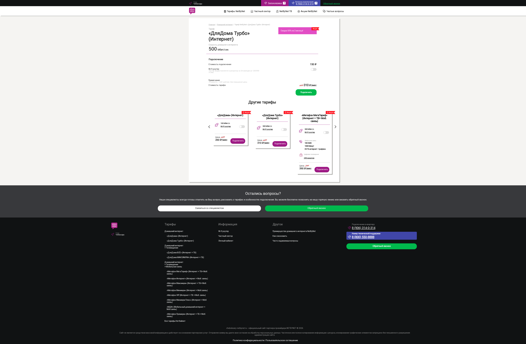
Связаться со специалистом (209, 208)
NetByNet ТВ (285, 11)
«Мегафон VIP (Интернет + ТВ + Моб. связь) (186, 295)
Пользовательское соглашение (281, 340)
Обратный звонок (331, 3)
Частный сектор (262, 11)
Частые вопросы (335, 11)
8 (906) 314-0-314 (363, 228)
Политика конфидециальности (248, 340)
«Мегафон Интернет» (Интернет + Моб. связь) (187, 278)
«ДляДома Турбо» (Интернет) (272, 117)
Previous (208, 126)
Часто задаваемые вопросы (285, 241)
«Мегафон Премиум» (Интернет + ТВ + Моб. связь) (186, 315)
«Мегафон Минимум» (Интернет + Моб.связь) (187, 290)
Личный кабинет (225, 241)
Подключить (306, 92)
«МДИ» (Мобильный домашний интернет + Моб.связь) (186, 308)
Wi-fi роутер (223, 231)
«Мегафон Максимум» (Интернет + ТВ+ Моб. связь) (187, 284)
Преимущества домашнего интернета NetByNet (294, 231)
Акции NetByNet (309, 11)
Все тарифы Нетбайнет (175, 321)
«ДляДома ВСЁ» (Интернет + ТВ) (181, 252)
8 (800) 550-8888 (363, 237)
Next (336, 126)
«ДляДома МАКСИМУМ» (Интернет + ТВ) (185, 257)
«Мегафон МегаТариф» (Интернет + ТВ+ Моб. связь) (314, 118)
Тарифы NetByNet (236, 11)
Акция (315, 29)
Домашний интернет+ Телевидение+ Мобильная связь (174, 264)
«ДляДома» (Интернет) (230, 115)
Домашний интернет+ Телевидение (174, 246)
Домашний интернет (174, 231)
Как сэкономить (280, 236)
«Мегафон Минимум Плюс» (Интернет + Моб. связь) (187, 301)
